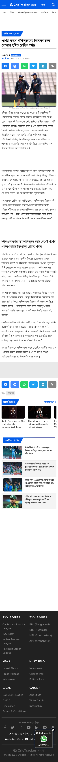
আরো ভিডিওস (49, 402)
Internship (35, 706)
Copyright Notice (12, 695)
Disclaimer (8, 706)
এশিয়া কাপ (10, 393)
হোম (4, 12)
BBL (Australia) (38, 630)
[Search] (53, 4)
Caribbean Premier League (13, 626)
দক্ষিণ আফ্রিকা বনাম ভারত (27, 12)
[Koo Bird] (52, 728)
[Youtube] (28, 727)
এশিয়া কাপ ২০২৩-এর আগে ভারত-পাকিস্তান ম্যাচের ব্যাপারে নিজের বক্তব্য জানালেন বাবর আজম (38, 499)
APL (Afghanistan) (40, 641)
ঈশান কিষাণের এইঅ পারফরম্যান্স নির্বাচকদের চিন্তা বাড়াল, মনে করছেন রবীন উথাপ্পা (38, 450)
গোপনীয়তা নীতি (14, 739)
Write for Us (36, 700)
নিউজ (12, 12)
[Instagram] (20, 727)
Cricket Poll (36, 674)
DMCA (6, 700)
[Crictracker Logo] (23, 4)
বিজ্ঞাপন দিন (33, 739)
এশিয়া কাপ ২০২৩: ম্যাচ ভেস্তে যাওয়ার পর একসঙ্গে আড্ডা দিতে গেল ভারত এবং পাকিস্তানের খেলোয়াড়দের (39, 483)
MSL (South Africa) (40, 635)
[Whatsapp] (24, 66)
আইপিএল (44, 12)
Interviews (8, 679)
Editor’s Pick (36, 679)
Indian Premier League (11, 641)
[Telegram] (43, 66)
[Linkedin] (36, 727)
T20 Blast (8, 634)
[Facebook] (5, 66)
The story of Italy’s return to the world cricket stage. (38, 424)
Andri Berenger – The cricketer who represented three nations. (13, 424)
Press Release (10, 674)
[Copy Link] (52, 66)
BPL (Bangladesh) (39, 624)
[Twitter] (33, 66)
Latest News (10, 668)
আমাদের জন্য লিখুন (20, 734)
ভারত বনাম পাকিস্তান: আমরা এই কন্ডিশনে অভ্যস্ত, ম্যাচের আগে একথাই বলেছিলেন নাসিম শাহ (39, 466)
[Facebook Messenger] (15, 66)
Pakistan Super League (11, 650)
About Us (35, 695)
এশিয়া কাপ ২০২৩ (11, 33)
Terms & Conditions (14, 711)
